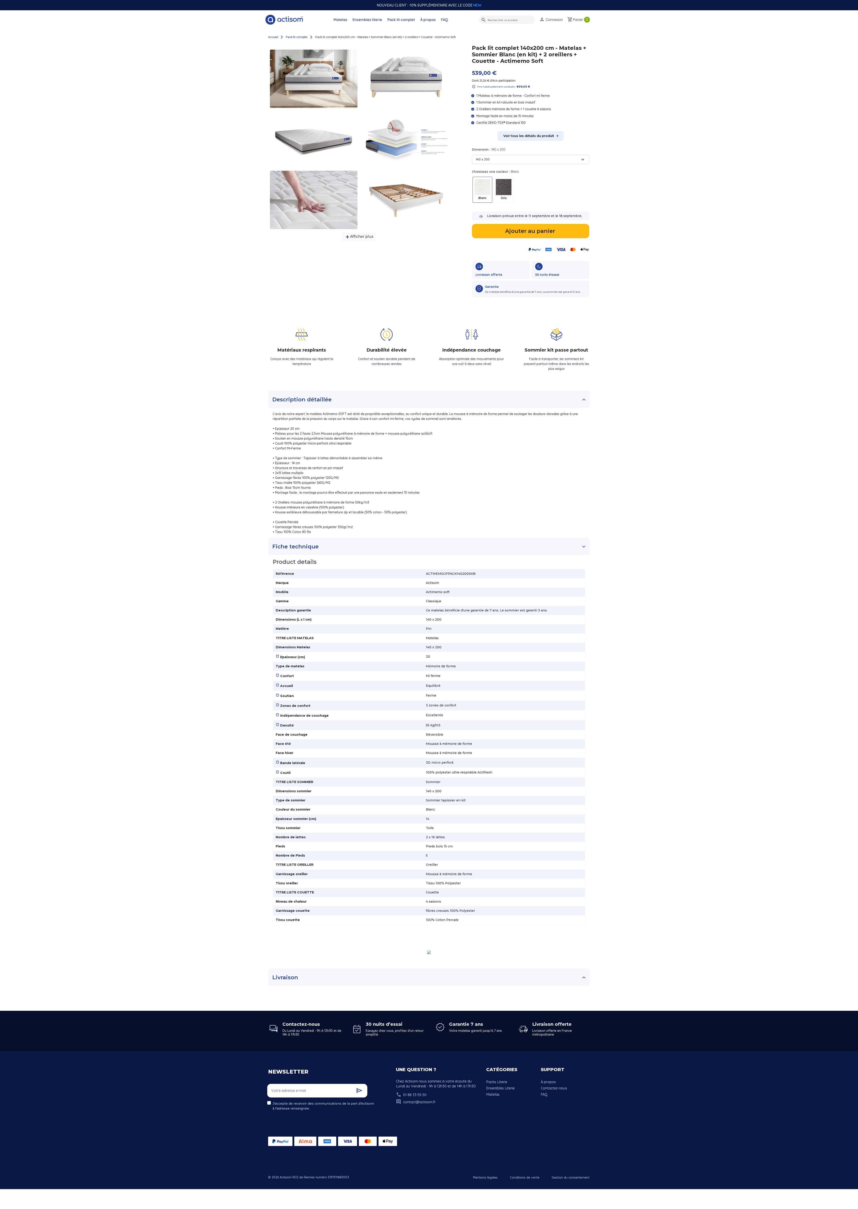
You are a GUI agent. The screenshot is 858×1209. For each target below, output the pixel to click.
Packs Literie (496, 1082)
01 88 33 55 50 (415, 1095)
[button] (551, 20)
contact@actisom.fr (419, 1102)
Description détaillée (302, 399)
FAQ (444, 19)
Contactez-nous (554, 1088)
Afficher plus (359, 237)
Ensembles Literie (500, 1088)
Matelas (340, 19)
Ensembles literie (367, 19)
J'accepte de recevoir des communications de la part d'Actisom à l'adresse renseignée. (323, 1106)
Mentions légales (485, 1177)
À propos (428, 19)
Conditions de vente (524, 1177)
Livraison (285, 977)
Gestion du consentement (570, 1177)
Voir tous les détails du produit (528, 136)
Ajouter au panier (530, 231)
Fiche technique (295, 546)
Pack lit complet (401, 19)
